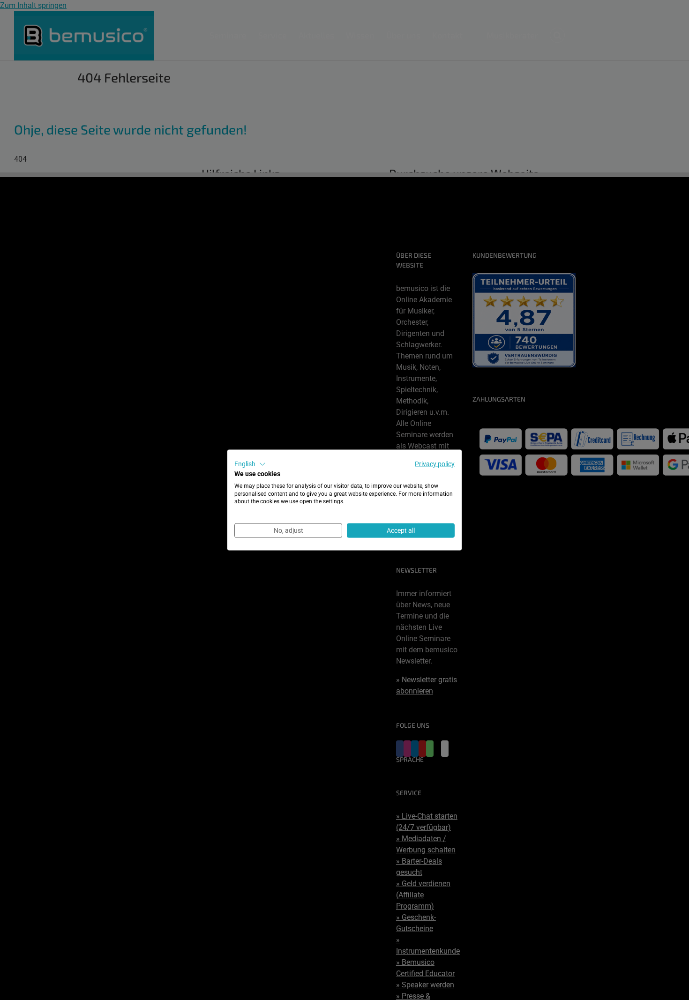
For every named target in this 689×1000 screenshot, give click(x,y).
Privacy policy (435, 464)
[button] (250, 464)
